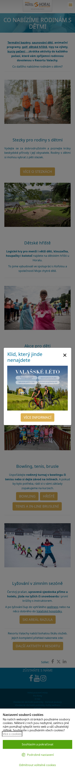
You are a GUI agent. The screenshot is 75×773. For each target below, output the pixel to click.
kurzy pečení (16, 51)
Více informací (37, 417)
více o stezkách (37, 171)
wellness (52, 607)
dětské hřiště (37, 47)
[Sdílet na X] (58, 661)
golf (24, 47)
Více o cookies (12, 734)
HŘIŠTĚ (49, 496)
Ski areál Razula (37, 619)
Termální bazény (19, 42)
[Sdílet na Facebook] (52, 661)
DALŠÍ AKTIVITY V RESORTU (38, 646)
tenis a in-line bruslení (37, 506)
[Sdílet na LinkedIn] (64, 661)
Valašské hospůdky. (49, 611)
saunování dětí (42, 42)
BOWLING (27, 496)
